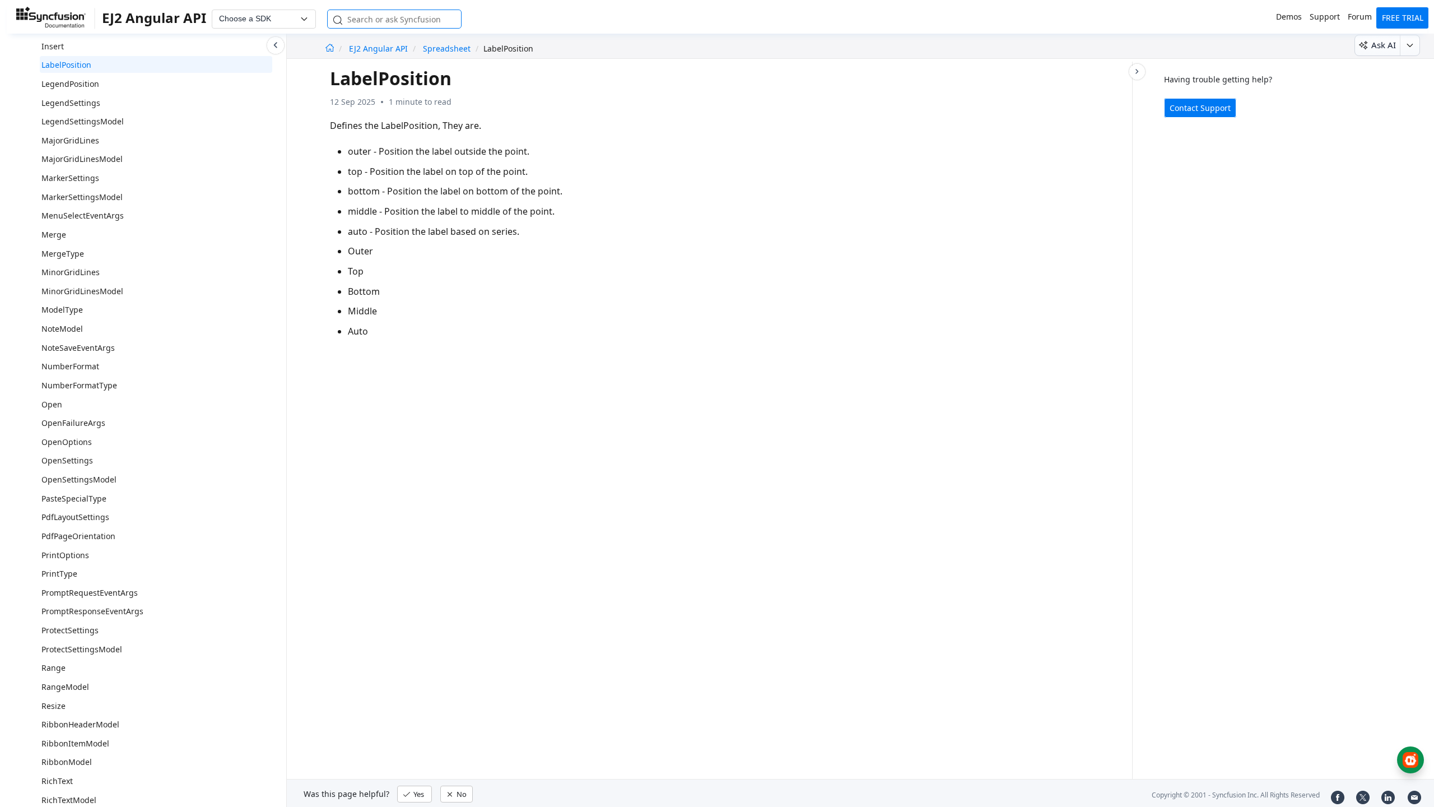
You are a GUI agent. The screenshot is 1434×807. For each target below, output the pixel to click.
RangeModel (65, 686)
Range (53, 667)
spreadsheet (447, 48)
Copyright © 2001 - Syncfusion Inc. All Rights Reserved (1236, 795)
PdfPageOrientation (78, 536)
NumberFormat (70, 366)
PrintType (59, 573)
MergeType (62, 253)
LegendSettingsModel (82, 121)
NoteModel (62, 328)
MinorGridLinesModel (82, 291)
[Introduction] (329, 48)
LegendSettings (70, 103)
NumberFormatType (79, 385)
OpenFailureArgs (73, 423)
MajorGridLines (70, 140)
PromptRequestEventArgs (89, 592)
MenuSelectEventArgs (82, 215)
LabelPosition (66, 64)
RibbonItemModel (75, 743)
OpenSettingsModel (79, 479)
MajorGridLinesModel (82, 159)
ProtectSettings (70, 630)
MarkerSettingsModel (82, 197)
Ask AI (1383, 44)
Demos (1289, 16)
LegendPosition (70, 83)
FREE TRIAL (1402, 17)
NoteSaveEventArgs (78, 347)
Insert (52, 46)
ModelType (62, 309)
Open (51, 404)
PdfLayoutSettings (75, 517)
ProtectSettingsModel (81, 649)
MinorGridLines (70, 272)
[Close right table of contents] (1137, 72)
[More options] (1409, 45)
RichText (57, 781)
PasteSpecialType (73, 498)
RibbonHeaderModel (80, 724)
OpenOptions (66, 442)
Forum (1360, 16)
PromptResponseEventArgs (92, 611)
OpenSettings (67, 460)
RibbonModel (66, 762)
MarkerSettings (70, 178)
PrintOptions (65, 555)
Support (1325, 16)
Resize (53, 706)
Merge (53, 234)
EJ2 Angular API (379, 48)
